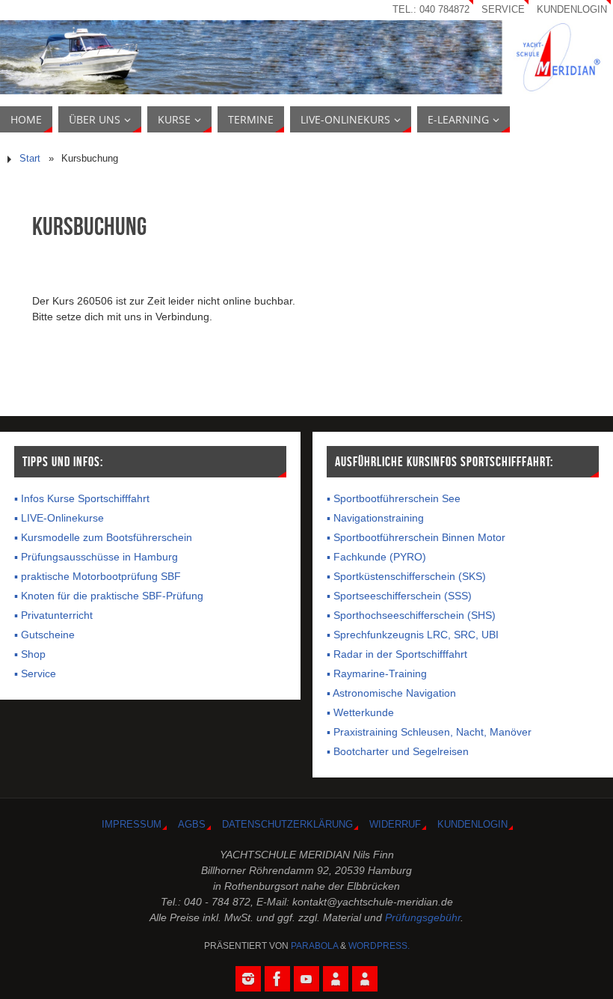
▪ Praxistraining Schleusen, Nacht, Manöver (429, 732)
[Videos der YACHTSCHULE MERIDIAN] (306, 979)
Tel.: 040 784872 (430, 9)
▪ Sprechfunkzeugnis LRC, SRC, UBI (413, 635)
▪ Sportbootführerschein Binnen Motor (416, 537)
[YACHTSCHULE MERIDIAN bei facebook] (277, 979)
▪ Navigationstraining (375, 518)
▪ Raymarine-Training (377, 673)
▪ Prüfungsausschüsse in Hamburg (96, 557)
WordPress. (379, 946)
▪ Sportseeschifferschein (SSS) (399, 596)
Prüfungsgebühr (422, 917)
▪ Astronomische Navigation (391, 693)
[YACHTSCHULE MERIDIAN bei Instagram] (248, 979)
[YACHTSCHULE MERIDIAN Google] (335, 979)
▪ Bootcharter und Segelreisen (398, 751)
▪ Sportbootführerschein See (393, 498)
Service (503, 9)
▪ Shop (30, 654)
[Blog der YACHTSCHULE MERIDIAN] (365, 979)
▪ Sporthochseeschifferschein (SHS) (411, 615)
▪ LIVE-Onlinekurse (59, 518)
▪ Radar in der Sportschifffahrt (397, 654)
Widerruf (395, 824)
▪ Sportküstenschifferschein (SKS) (406, 576)
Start (29, 158)
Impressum (131, 824)
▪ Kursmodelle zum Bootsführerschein (103, 537)
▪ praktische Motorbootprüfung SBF (97, 576)
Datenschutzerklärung (287, 824)
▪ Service (35, 673)
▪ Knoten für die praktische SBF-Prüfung (108, 596)
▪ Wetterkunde (360, 712)
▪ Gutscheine (44, 635)
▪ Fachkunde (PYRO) (376, 557)
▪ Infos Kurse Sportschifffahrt (82, 498)
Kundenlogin (572, 9)
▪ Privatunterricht (53, 615)
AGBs (192, 824)
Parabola (314, 946)
